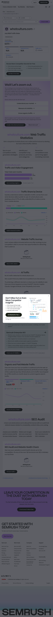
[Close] (48, 295)
